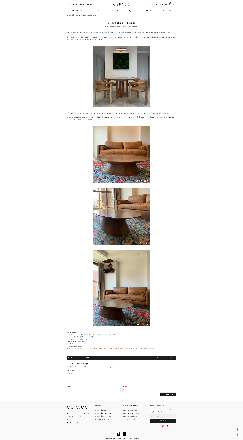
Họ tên (69, 386)
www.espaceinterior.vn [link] (82, 344)
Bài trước (160, 357)
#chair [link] (131, 348)
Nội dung (70, 370)
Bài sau (171, 357)
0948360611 (90, 4)
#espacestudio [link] (83, 348)
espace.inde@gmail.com (77, 422)
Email (124, 386)
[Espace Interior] (121, 4)
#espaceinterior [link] (72, 348)
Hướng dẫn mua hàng (102, 410)
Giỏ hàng (165, 4)
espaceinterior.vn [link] (81, 339)
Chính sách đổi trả (129, 416)
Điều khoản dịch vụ (102, 419)
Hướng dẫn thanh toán (103, 413)
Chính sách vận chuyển (131, 413)
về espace (166, 11)
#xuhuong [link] (102, 348)
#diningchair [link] (138, 348)
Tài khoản (152, 4)
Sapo (137, 438)
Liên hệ (148, 11)
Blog (115, 11)
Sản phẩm (97, 11)
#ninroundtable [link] (123, 348)
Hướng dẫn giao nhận (103, 416)
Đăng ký (163, 420)
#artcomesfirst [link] (94, 348)
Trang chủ (77, 11)
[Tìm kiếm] (174, 4)
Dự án (131, 11)
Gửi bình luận (168, 394)
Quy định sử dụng (129, 419)
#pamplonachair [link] (148, 348)
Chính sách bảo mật (129, 410)
